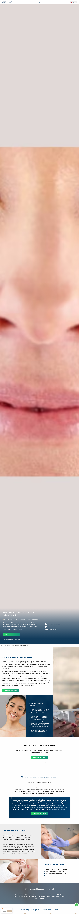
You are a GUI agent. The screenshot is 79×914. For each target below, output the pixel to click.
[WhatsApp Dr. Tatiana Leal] (76, 905)
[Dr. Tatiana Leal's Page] (7, 2)
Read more (4, 911)
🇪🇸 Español (73, 2)
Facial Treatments (7, 645)
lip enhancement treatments (57, 809)
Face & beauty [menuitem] (31, 2)
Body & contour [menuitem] (41, 2)
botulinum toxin (38, 807)
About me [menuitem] (62, 2)
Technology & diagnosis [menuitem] (52, 2)
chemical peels (62, 807)
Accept (9, 911)
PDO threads (58, 805)
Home (2, 645)
